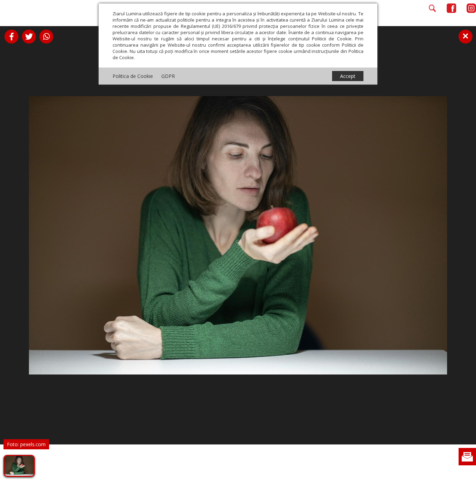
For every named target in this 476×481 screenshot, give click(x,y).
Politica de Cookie (133, 76)
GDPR (168, 76)
